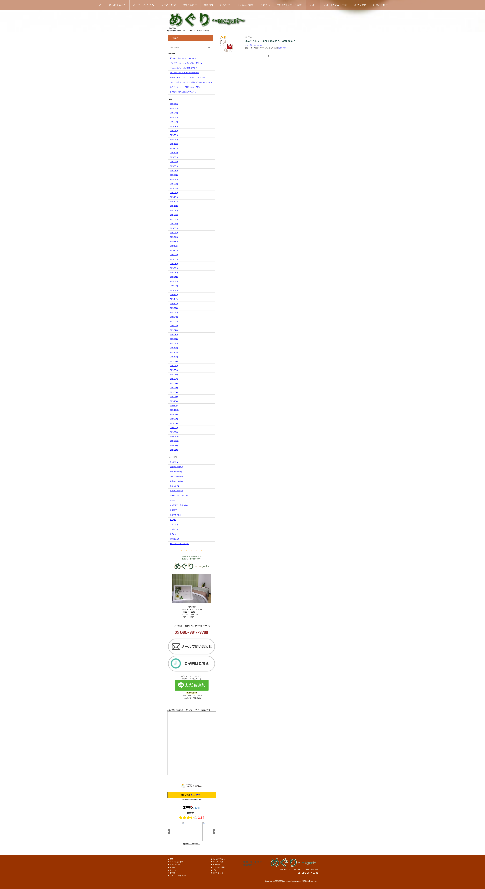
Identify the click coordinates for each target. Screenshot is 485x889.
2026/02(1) (174, 135)
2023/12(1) (174, 241)
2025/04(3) (174, 179)
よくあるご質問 (218, 867)
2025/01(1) (174, 193)
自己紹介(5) (174, 462)
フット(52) (174, 524)
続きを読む (282, 48)
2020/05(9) (174, 432)
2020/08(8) (174, 419)
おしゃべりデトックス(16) (179, 544)
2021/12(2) (174, 348)
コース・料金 (217, 862)
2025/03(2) (174, 184)
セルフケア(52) (175, 515)
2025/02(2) (174, 188)
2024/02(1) (174, 233)
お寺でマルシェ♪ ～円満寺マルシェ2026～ (185, 87)
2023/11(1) (174, 246)
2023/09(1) (174, 255)
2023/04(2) (174, 277)
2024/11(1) (174, 202)
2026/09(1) (174, 104)
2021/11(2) (174, 352)
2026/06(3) (174, 117)
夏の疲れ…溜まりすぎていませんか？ (184, 58)
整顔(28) (173, 520)
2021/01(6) (174, 397)
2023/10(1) (174, 250)
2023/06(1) (174, 268)
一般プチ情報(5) (176, 472)
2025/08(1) (174, 162)
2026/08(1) (174, 108)
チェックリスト (196, 794)
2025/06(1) (174, 171)
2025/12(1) (174, 144)
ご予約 (172, 873)
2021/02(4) (174, 392)
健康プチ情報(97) (176, 467)
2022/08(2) (174, 312)
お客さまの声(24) (176, 481)
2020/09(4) (174, 414)
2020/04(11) (174, 437)
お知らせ (172, 867)
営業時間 (215, 864)
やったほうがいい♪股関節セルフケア (183, 68)
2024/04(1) (174, 224)
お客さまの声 (174, 864)
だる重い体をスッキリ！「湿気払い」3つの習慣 (187, 77)
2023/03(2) (174, 281)
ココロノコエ (258, 45)
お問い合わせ (217, 873)
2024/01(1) (174, 237)
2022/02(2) (174, 339)
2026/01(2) (174, 140)
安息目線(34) (174, 539)
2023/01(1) (174, 290)
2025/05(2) (174, 175)
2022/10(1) (174, 304)
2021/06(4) (174, 375)
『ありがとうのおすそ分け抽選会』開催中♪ (186, 63)
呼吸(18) (173, 534)
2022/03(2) (174, 335)
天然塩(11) (174, 529)
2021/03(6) (174, 388)
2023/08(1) (174, 259)
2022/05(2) (174, 326)
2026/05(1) (174, 122)
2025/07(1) (174, 166)
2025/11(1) (174, 148)
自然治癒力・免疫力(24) (179, 505)
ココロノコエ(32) (176, 491)
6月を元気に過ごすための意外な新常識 (184, 73)
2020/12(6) (174, 401)
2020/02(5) (174, 446)
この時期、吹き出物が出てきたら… (183, 92)
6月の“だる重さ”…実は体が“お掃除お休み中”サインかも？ (191, 82)
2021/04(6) (174, 383)
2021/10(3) (174, 357)
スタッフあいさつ (175, 862)
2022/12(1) (174, 295)
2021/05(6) (174, 379)
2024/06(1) (174, 215)
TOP (171, 859)
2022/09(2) (174, 308)
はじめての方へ (218, 859)
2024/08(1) (174, 211)
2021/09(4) (174, 361)
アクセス (172, 870)
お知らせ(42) (174, 486)
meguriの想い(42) (176, 476)
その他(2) (173, 500)
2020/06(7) (174, 428)
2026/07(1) (174, 113)
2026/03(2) (174, 131)
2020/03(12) (174, 441)
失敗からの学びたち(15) (179, 496)
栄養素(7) (173, 510)
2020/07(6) (174, 423)
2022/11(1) (174, 299)
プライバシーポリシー (177, 876)
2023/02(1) (174, 286)
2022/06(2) (174, 321)
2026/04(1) (174, 126)
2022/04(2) (174, 330)
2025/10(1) (174, 153)
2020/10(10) (174, 410)
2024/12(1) (174, 197)
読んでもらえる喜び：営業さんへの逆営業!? (270, 41)
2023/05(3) (174, 273)
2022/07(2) (174, 317)
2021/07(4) (174, 370)
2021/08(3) (174, 366)
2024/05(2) (174, 219)
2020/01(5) (174, 450)
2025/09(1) (174, 157)
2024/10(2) (174, 206)
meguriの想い (249, 45)
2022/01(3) (174, 343)
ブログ (214, 870)
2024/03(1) (174, 228)
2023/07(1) (174, 264)
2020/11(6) (174, 406)
